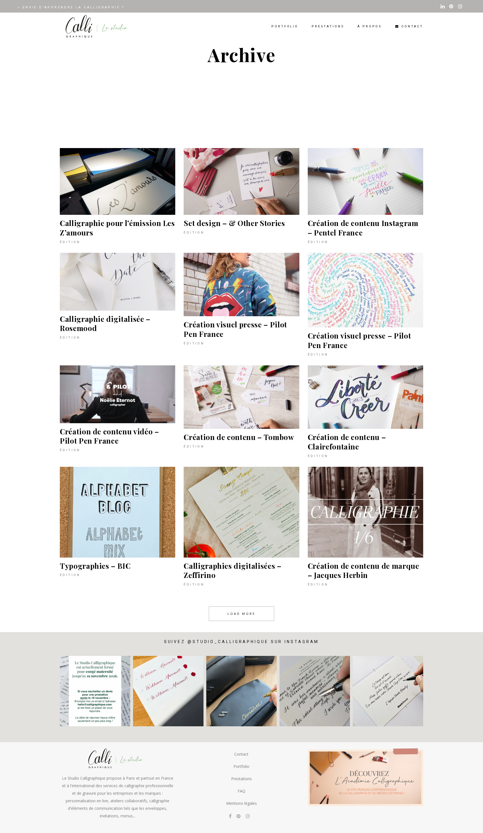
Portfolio (241, 766)
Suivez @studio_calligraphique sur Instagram (241, 641)
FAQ (241, 791)
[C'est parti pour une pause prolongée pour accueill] (95, 691)
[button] (471, 825)
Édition (70, 242)
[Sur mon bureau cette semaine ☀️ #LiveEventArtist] (168, 691)
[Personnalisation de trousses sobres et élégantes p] (241, 691)
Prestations (241, 778)
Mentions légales (241, 803)
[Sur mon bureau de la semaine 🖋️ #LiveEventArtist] (315, 691)
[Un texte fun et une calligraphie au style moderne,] (388, 691)
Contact (241, 754)
